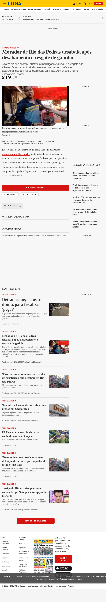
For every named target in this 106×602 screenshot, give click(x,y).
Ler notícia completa (35, 188)
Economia (77, 9)
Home (6, 9)
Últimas (7, 18)
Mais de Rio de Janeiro (35, 521)
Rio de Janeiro (34, 9)
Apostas (22, 548)
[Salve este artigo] (12, 78)
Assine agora (63, 559)
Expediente (48, 586)
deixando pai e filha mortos (16, 154)
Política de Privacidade (24, 571)
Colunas (67, 9)
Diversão (47, 9)
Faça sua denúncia (23, 565)
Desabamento (10, 194)
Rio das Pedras (29, 194)
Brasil (86, 9)
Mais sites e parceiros (24, 553)
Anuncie (71, 586)
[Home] (15, 5)
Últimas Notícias (18, 9)
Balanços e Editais (23, 559)
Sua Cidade (24, 543)
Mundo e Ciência (98, 9)
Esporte (57, 9)
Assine (98, 3)
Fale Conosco (60, 586)
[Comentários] (16, 78)
